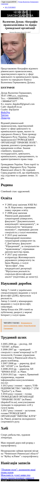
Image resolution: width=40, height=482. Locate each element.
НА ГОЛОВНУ (10, 7)
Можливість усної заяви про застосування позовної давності (17, 476)
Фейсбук (5, 112)
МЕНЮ (9, 2)
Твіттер (5, 115)
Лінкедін (5, 117)
